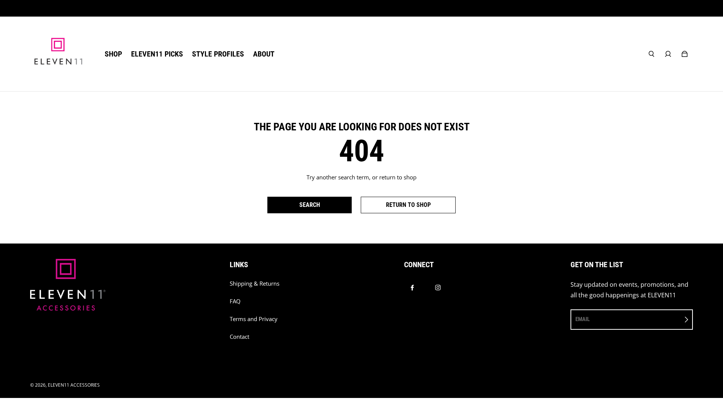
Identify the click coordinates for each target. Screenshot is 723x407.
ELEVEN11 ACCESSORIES (74, 385)
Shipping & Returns (254, 284)
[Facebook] (412, 287)
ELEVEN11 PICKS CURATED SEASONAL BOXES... (362, 8)
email (582, 319)
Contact (239, 337)
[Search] (651, 54)
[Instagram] (438, 287)
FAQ (235, 301)
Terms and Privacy (254, 319)
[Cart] (684, 54)
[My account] (668, 54)
